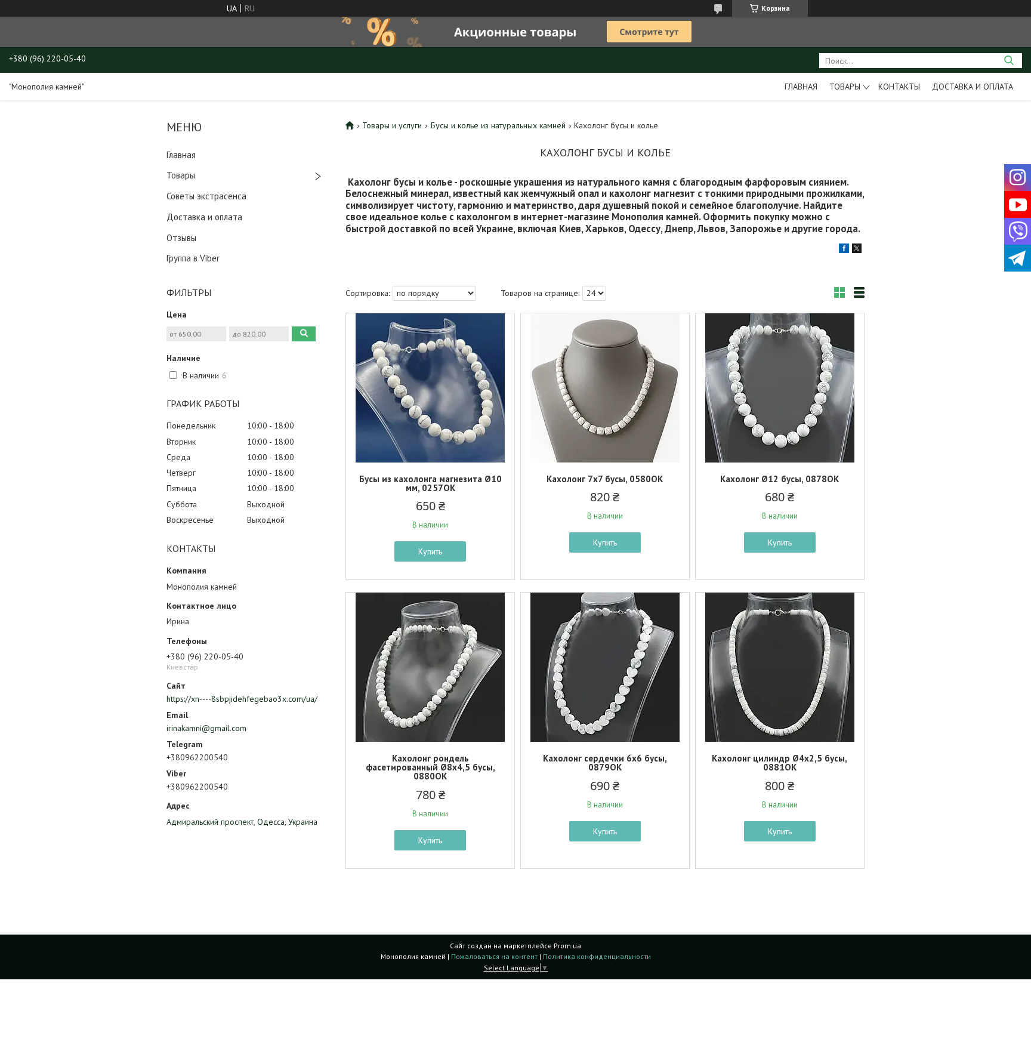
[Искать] (1008, 60)
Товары (844, 86)
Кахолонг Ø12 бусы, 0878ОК (779, 478)
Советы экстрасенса (206, 196)
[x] (857, 250)
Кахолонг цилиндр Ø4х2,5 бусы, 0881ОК (779, 763)
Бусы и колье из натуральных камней (498, 125)
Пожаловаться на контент (494, 956)
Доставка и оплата (972, 86)
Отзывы (181, 237)
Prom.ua (567, 945)
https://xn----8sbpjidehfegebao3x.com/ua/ (241, 698)
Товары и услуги (392, 125)
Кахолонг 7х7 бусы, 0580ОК (605, 478)
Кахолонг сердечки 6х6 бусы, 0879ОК (605, 763)
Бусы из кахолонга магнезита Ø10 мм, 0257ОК (430, 483)
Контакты (899, 86)
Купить (430, 551)
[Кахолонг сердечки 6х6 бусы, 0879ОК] (605, 667)
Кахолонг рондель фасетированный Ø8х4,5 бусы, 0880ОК (430, 767)
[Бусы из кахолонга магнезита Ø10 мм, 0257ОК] (430, 388)
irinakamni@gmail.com (206, 728)
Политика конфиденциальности (597, 956)
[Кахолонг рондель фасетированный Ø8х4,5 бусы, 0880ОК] (430, 667)
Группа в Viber (193, 258)
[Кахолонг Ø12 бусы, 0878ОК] (780, 388)
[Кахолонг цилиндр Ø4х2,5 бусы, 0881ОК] (780, 667)
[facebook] (844, 250)
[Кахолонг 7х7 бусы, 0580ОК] (605, 388)
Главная (801, 86)
